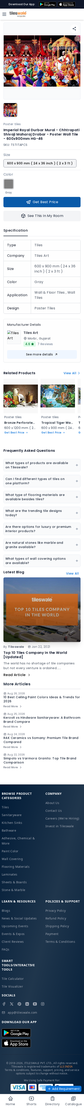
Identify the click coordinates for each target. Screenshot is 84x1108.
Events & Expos (13, 934)
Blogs (6, 911)
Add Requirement (66, 1089)
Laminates (9, 874)
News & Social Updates (19, 918)
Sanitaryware (12, 815)
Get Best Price (45, 201)
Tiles (5, 807)
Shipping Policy (57, 926)
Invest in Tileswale (59, 826)
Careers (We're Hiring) (62, 818)
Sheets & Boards (14, 882)
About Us (52, 803)
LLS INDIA (66, 1066)
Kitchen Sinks (12, 823)
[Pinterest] (19, 1004)
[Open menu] (4, 14)
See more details (39, 354)
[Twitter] (11, 1004)
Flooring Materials (16, 867)
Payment (52, 934)
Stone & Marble (13, 890)
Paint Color (10, 851)
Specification (15, 230)
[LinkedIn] (27, 1004)
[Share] (74, 28)
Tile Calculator (13, 979)
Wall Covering (12, 859)
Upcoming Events (15, 926)
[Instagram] (42, 1004)
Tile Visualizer (12, 986)
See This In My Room (46, 215)
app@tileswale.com (22, 1012)
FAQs (5, 949)
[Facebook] (4, 1004)
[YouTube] (35, 1004)
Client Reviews (13, 942)
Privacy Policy (55, 911)
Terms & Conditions (60, 942)
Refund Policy (55, 918)
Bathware (9, 830)
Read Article (14, 674)
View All (70, 373)
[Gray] (9, 184)
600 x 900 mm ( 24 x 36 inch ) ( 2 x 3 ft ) (40, 163)
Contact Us (53, 811)
